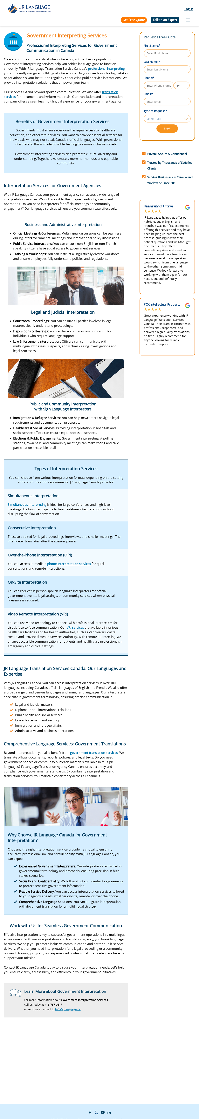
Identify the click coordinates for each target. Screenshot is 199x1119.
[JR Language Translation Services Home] (29, 9)
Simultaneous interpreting (27, 504)
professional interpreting (106, 68)
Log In (188, 9)
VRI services (75, 627)
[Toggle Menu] (188, 20)
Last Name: (152, 61)
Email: (148, 94)
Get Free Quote (134, 20)
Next (167, 128)
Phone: (149, 78)
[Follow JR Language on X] (96, 1112)
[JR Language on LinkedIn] (109, 1112)
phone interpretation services (69, 564)
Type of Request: (155, 111)
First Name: (152, 45)
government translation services (94, 753)
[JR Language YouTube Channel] (103, 1112)
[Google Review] (187, 207)
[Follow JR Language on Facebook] (90, 1112)
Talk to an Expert (165, 20)
